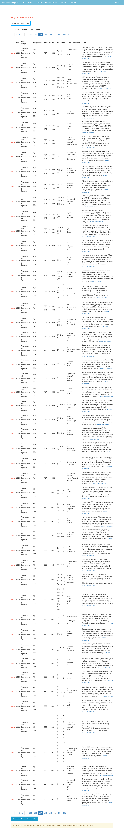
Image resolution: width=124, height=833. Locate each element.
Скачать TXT (31, 819)
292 (64, 34)
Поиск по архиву (27, 2)
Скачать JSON (17, 819)
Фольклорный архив (10, 2)
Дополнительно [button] (50, 2)
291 (59, 34)
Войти (117, 2)
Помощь (63, 2)
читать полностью (105, 88)
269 (50, 34)
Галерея (39, 2)
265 (30, 34)
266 (35, 34)
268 (45, 34)
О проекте (72, 2)
